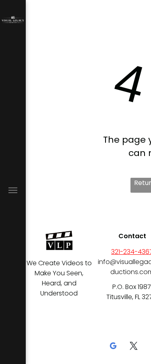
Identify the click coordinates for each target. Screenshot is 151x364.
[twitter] (134, 347)
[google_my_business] (113, 347)
